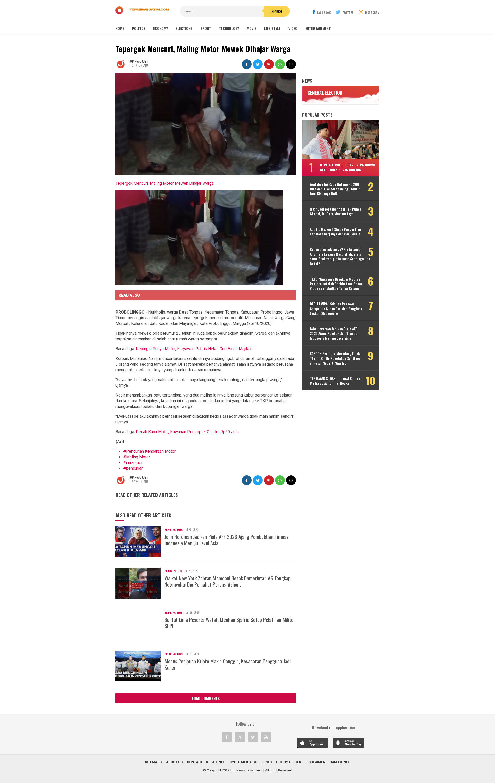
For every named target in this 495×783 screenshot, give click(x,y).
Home (120, 28)
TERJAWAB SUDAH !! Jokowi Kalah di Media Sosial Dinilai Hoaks (336, 380)
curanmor (133, 462)
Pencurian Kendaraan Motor (149, 451)
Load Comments (206, 698)
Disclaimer (315, 762)
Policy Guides (288, 762)
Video (293, 28)
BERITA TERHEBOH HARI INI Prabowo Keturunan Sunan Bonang (347, 167)
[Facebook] (227, 737)
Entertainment (318, 28)
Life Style (272, 28)
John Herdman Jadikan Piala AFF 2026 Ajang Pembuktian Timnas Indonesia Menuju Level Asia (226, 540)
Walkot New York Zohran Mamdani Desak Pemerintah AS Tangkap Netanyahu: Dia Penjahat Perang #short (227, 581)
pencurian (133, 468)
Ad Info (218, 762)
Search (276, 11)
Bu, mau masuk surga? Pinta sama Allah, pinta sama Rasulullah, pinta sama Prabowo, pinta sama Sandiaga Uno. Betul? (340, 256)
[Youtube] (266, 737)
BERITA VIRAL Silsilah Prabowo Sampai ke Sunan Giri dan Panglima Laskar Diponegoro (336, 308)
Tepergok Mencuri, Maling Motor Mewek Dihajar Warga (165, 183)
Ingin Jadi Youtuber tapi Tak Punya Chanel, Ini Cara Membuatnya (335, 211)
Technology (229, 28)
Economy (160, 28)
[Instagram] (240, 737)
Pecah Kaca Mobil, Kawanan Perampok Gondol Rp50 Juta (187, 431)
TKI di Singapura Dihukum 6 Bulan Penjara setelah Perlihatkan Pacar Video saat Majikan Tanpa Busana (336, 284)
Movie (251, 28)
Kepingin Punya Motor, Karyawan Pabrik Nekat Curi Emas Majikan (194, 348)
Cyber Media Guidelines (251, 762)
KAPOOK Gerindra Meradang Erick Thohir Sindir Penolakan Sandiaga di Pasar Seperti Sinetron (335, 358)
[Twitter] (253, 737)
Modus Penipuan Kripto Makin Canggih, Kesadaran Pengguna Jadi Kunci (227, 664)
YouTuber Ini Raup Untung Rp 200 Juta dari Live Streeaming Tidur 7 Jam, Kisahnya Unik (335, 189)
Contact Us (197, 762)
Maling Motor (136, 456)
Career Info (339, 762)
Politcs (138, 28)
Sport (205, 28)
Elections (184, 28)
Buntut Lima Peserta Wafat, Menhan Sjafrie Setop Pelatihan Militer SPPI (229, 623)
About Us (174, 762)
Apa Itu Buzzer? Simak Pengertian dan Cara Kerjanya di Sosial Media (335, 231)
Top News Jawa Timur (246, 770)
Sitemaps (153, 762)
